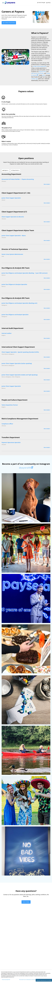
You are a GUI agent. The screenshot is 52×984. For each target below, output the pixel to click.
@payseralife (25, 467)
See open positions (9, 23)
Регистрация (41, 2)
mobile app (34, 79)
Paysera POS (42, 71)
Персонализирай (5, 979)
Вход (49, 2)
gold (43, 75)
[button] (5, 170)
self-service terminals (37, 73)
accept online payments (39, 66)
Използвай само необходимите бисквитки (27, 979)
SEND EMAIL (26, 902)
